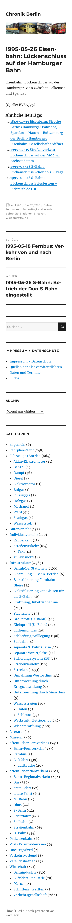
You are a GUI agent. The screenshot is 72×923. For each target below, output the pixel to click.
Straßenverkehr (26, 546)
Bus (16, 782)
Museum (16, 737)
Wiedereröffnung (17, 217)
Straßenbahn (24, 827)
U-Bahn (20, 833)
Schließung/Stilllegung (32, 636)
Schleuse (25, 715)
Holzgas (20, 501)
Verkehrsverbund (23, 855)
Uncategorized (21, 850)
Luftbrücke (26, 765)
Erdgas (19, 490)
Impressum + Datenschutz (31, 361)
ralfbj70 (16, 205)
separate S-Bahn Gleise (32, 647)
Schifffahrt (22, 816)
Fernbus (20, 754)
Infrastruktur (20, 563)
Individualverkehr (24, 535)
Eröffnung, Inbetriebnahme (36, 602)
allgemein (17, 445)
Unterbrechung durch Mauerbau (39, 692)
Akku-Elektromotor (29, 461)
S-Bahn (20, 810)
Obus (18, 805)
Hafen (22, 709)
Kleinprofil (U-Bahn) (30, 625)
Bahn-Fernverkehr (29, 748)
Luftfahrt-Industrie (29, 878)
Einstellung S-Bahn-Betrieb (36, 574)
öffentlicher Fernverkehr (29, 743)
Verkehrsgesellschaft (30, 895)
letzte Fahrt (23, 794)
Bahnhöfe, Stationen (19, 213)
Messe (19, 884)
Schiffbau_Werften (29, 889)
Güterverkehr (20, 529)
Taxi (21, 551)
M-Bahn (20, 799)
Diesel (18, 478)
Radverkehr (23, 540)
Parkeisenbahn (21, 839)
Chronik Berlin (23, 14)
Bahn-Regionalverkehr (38, 209)
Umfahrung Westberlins (33, 675)
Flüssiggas (22, 495)
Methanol (21, 506)
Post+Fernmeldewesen (28, 844)
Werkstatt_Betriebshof (32, 720)
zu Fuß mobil (24, 557)
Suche (14, 378)
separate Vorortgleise (31, 653)
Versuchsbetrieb (22, 861)
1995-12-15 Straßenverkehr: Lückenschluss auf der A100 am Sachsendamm (35, 155)
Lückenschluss (25, 630)
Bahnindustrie (25, 872)
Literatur (17, 732)
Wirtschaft (18, 867)
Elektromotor (24, 484)
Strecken (39, 213)
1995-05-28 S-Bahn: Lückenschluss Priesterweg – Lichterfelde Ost (33, 183)
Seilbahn (21, 642)
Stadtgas (21, 518)
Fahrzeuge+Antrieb (25, 456)
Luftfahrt (21, 760)
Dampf (19, 473)
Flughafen (22, 613)
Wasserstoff (23, 523)
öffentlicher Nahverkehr (29, 771)
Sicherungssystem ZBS (32, 658)
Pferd (18, 512)
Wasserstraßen (25, 703)
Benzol (19, 467)
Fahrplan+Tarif (22, 450)
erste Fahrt (22, 788)
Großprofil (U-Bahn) (30, 619)
